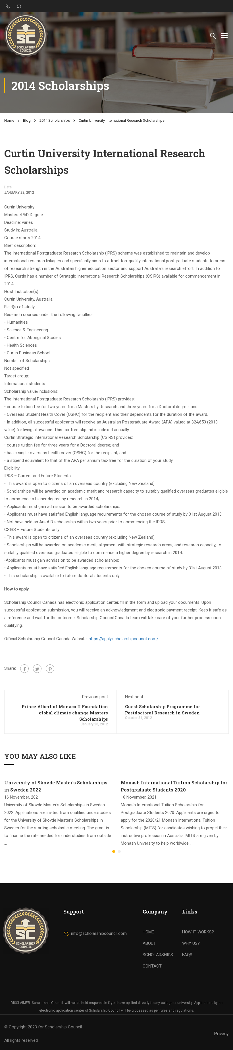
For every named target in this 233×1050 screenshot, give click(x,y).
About (149, 943)
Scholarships (158, 954)
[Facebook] (24, 668)
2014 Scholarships (54, 120)
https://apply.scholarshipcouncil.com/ (123, 638)
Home (9, 120)
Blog (27, 120)
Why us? (191, 943)
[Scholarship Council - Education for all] (26, 35)
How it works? (198, 932)
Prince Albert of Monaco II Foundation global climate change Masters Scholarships (65, 713)
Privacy (221, 1033)
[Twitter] (37, 668)
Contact (152, 966)
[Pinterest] (50, 668)
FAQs (187, 954)
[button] (113, 851)
